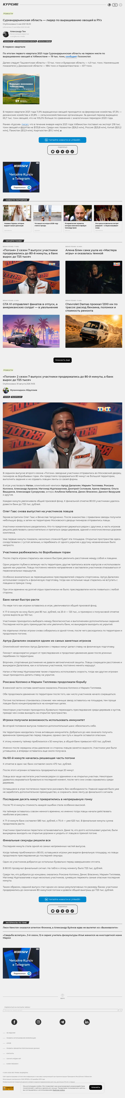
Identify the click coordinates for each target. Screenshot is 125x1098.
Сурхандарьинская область (25, 41)
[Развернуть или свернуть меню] (120, 5)
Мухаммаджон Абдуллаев (23, 390)
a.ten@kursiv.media (17, 36)
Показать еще (62, 360)
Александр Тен (18, 31)
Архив (8, 1043)
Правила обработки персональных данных (23, 1048)
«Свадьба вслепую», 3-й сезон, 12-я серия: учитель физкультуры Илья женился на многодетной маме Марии (62, 936)
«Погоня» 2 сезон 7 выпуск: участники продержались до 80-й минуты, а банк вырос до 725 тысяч (30, 253)
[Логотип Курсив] (10, 4)
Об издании (10, 1033)
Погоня (6, 397)
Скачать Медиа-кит (13, 1058)
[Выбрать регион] (109, 5)
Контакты (10, 1053)
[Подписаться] (120, 1010)
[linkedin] (87, 1022)
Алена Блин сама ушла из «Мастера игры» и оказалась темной (91, 252)
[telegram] (62, 1022)
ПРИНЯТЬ (95, 1087)
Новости (8, 13)
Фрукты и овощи (44, 41)
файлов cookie (59, 1090)
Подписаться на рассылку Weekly (17, 1007)
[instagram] (38, 1022)
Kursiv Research (12, 1064)
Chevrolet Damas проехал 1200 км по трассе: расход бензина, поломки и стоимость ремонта (91, 307)
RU (115, 5)
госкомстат (8, 41)
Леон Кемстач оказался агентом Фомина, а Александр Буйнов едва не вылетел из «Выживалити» (60, 927)
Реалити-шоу (17, 397)
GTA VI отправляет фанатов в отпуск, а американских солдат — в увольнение (30, 305)
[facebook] (14, 1022)
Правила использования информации (21, 1038)
